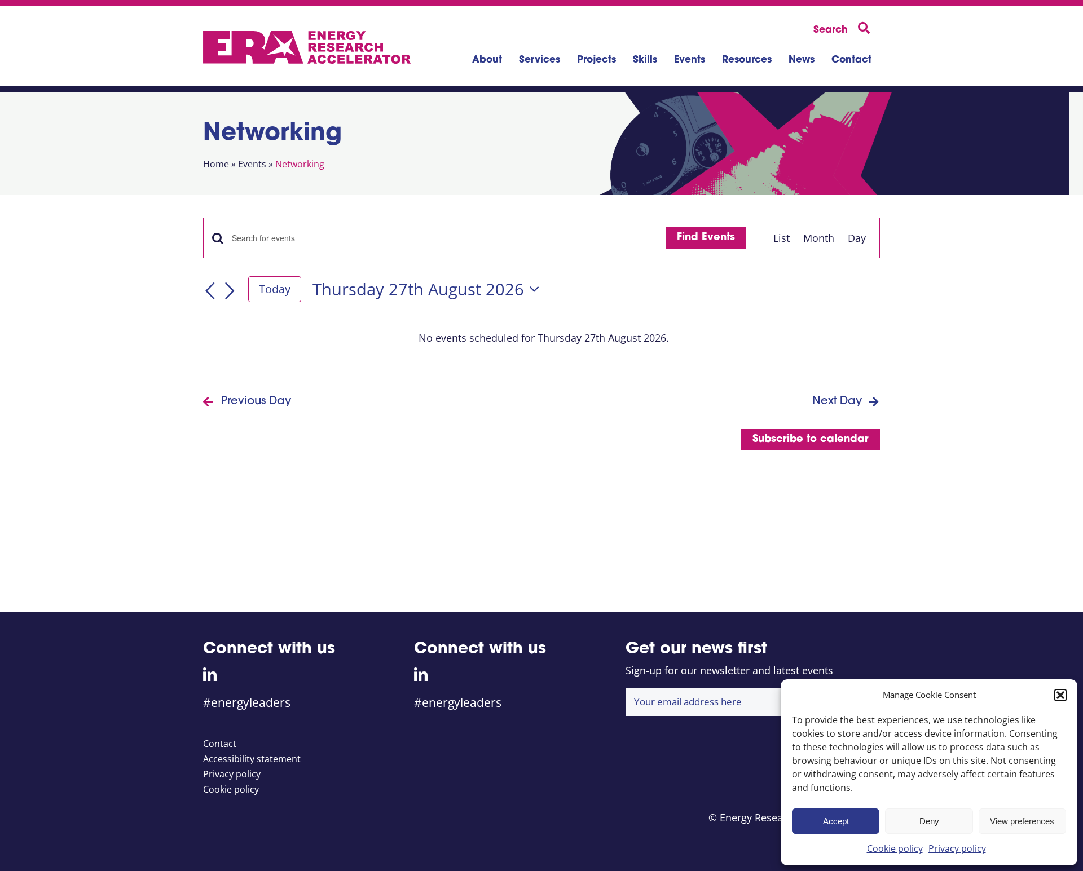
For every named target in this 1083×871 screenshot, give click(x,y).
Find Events (706, 238)
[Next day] (230, 291)
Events (252, 164)
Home (216, 164)
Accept (836, 821)
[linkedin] (210, 674)
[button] (1060, 695)
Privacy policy (957, 848)
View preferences (1022, 821)
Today (274, 289)
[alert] (544, 338)
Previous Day (256, 401)
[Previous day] (210, 291)
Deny (929, 821)
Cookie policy (895, 848)
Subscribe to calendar (810, 440)
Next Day (837, 401)
